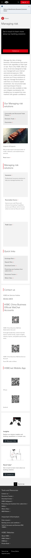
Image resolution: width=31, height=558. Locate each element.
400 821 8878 (8, 299)
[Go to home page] (6, 2)
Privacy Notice (15, 551)
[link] (10, 441)
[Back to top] (15, 484)
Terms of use (5, 551)
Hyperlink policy (6, 553)
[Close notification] (29, 6)
